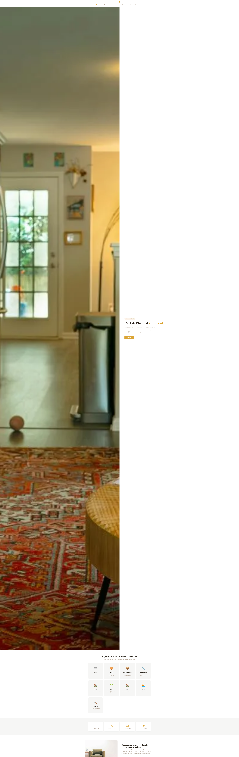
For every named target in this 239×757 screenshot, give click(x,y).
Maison (132, 4)
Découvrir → (129, 337)
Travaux (141, 4)
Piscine (136, 4)
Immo (123, 4)
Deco (105, 4)
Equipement (118, 4)
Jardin (127, 4)
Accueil (97, 4)
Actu (102, 4)
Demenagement (111, 4)
